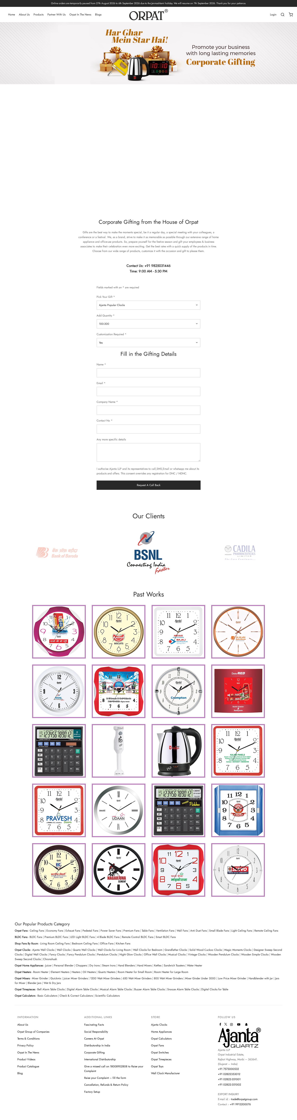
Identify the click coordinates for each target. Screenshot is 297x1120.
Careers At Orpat (94, 1039)
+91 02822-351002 (229, 1085)
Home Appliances (161, 1032)
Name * (101, 364)
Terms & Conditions (28, 1039)
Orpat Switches (160, 1052)
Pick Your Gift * (106, 297)
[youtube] (239, 1024)
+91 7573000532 (228, 1069)
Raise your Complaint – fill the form (105, 1078)
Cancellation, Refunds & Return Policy (106, 1085)
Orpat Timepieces (161, 1059)
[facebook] (220, 1024)
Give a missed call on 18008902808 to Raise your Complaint (113, 1068)
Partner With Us (56, 14)
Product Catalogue (28, 1066)
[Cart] (291, 15)
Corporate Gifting (94, 1052)
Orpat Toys (157, 1066)
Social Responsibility (96, 1032)
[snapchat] (246, 1024)
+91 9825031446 (158, 265)
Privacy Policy (25, 1045)
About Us (24, 14)
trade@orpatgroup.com (244, 1099)
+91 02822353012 (229, 1074)
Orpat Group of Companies (33, 1032)
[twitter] (225, 1026)
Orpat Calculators (161, 1039)
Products (38, 14)
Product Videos (26, 1059)
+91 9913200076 (240, 1104)
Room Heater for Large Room (171, 972)
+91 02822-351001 (229, 1079)
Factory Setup (92, 1092)
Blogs (98, 14)
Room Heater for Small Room (135, 972)
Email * (101, 383)
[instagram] (231, 1024)
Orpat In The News (80, 14)
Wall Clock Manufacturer (165, 1073)
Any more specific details (111, 439)
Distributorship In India (97, 1045)
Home (11, 14)
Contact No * (104, 421)
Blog (20, 1073)
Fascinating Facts (94, 1025)
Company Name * (107, 402)
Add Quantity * (105, 315)
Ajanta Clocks (159, 1025)
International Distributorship (100, 1059)
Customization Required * (111, 334)
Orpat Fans (157, 1045)
